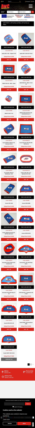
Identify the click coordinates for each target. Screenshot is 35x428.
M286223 (27, 140)
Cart (33, 1)
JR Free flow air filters (22, 19)
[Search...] (20, 2)
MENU (2, 19)
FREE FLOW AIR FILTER (9, 47)
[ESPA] (17, 16)
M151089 (27, 110)
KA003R (10, 290)
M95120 (27, 50)
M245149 (27, 170)
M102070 (10, 80)
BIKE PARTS (13, 19)
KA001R (10, 260)
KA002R (27, 260)
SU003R (27, 320)
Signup (27, 403)
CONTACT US (9, 359)
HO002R (10, 200)
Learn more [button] (6, 419)
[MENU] (30, 6)
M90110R (10, 50)
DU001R (10, 170)
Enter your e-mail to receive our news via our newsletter (18, 400)
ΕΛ (3, 1)
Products (8, 19)
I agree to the (18, 406)
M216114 (27, 290)
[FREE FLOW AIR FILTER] (9, 39)
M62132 (10, 230)
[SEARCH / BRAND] (32, 12)
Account (28, 1)
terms (21, 406)
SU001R (10, 320)
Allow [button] (24, 423)
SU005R (10, 350)
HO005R (27, 230)
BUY (8, 59)
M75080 (10, 110)
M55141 (10, 140)
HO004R (27, 200)
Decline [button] (10, 423)
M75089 (27, 80)
